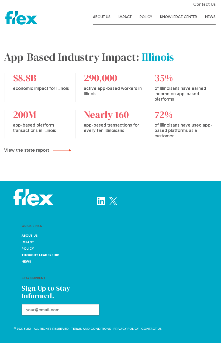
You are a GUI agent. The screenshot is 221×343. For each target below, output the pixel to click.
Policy (146, 17)
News (210, 17)
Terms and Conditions (91, 329)
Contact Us (204, 4)
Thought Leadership (40, 255)
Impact (125, 17)
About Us (101, 17)
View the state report (27, 150)
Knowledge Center (178, 17)
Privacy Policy (126, 329)
